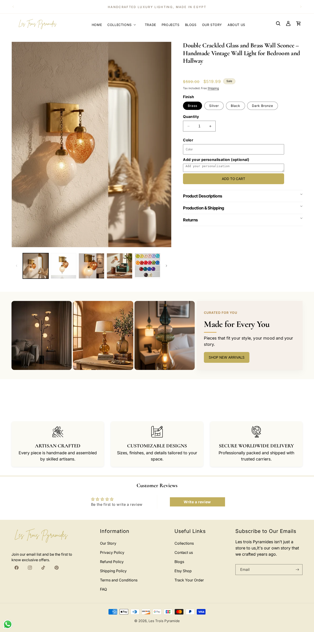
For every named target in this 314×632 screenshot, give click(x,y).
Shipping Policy (113, 571)
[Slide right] (166, 266)
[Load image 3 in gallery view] (91, 266)
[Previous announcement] (13, 6)
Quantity (191, 116)
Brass (192, 106)
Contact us (183, 552)
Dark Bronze (262, 106)
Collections (184, 543)
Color (188, 140)
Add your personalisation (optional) (216, 159)
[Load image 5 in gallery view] (147, 266)
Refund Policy (112, 561)
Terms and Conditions (118, 580)
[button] (123, 23)
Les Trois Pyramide (164, 621)
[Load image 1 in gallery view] (36, 266)
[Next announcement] (301, 6)
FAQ (103, 589)
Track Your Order (189, 580)
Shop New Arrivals (227, 357)
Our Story (108, 543)
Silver (214, 106)
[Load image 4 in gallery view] (119, 266)
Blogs (179, 561)
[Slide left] (16, 266)
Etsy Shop (183, 571)
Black (235, 106)
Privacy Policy (112, 552)
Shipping (213, 88)
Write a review (197, 502)
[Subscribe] (297, 569)
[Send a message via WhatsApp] (7, 624)
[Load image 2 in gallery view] (64, 266)
